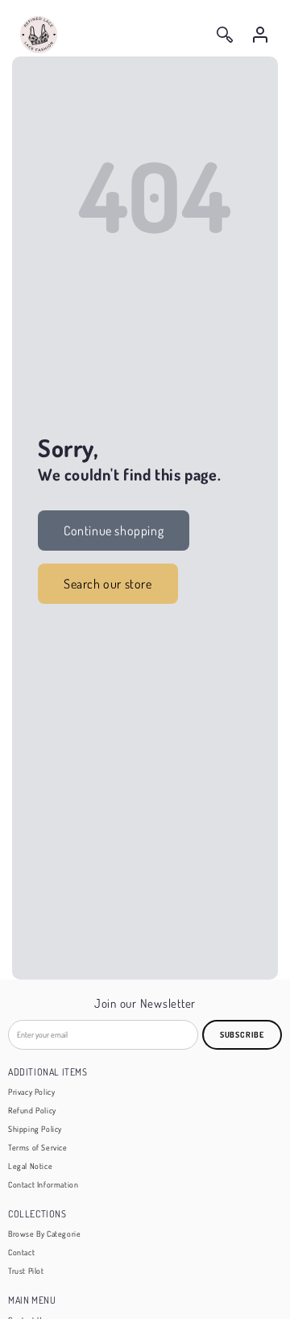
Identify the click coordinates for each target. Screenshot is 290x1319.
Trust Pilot (26, 1270)
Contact (21, 1252)
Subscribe (242, 1034)
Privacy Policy (31, 1091)
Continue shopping (114, 530)
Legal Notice (30, 1166)
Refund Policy (32, 1110)
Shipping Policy (35, 1129)
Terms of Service (38, 1147)
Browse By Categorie (44, 1233)
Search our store (108, 584)
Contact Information (43, 1184)
